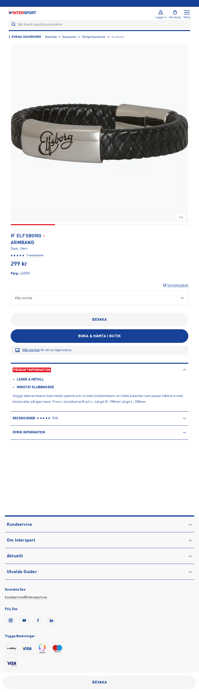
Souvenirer (69, 37)
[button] (99, 133)
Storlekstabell (177, 285)
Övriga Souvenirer (26, 37)
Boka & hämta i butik (99, 336)
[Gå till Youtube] (25, 620)
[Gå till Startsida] (23, 12)
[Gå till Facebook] (39, 620)
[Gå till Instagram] (11, 620)
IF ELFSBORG (26, 236)
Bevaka (99, 319)
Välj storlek (31, 350)
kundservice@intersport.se (26, 597)
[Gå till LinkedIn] (52, 620)
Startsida (51, 37)
